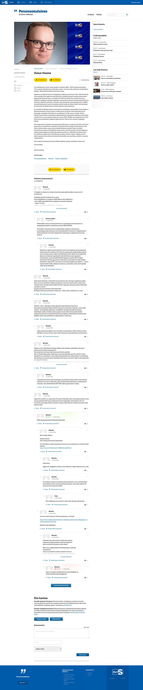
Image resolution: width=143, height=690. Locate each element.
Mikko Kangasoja (111, 83)
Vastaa (37, 212)
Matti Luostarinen (110, 89)
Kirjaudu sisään (135, 2)
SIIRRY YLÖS (22, 682)
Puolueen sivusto (69, 674)
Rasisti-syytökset (61, 159)
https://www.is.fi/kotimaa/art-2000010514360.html (55, 448)
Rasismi (51, 159)
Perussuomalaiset (40, 159)
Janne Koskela (38, 68)
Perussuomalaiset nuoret (69, 683)
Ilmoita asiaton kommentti (49, 212)
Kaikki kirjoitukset (19, 76)
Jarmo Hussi (109, 96)
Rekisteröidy (56, 619)
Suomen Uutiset (68, 677)
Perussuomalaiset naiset (69, 679)
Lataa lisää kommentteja (61, 585)
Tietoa (98, 15)
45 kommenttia (85, 80)
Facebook (112, 678)
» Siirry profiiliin (98, 29)
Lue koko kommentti (61, 208)
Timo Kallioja (109, 76)
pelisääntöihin (67, 605)
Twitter (123, 678)
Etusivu (91, 15)
